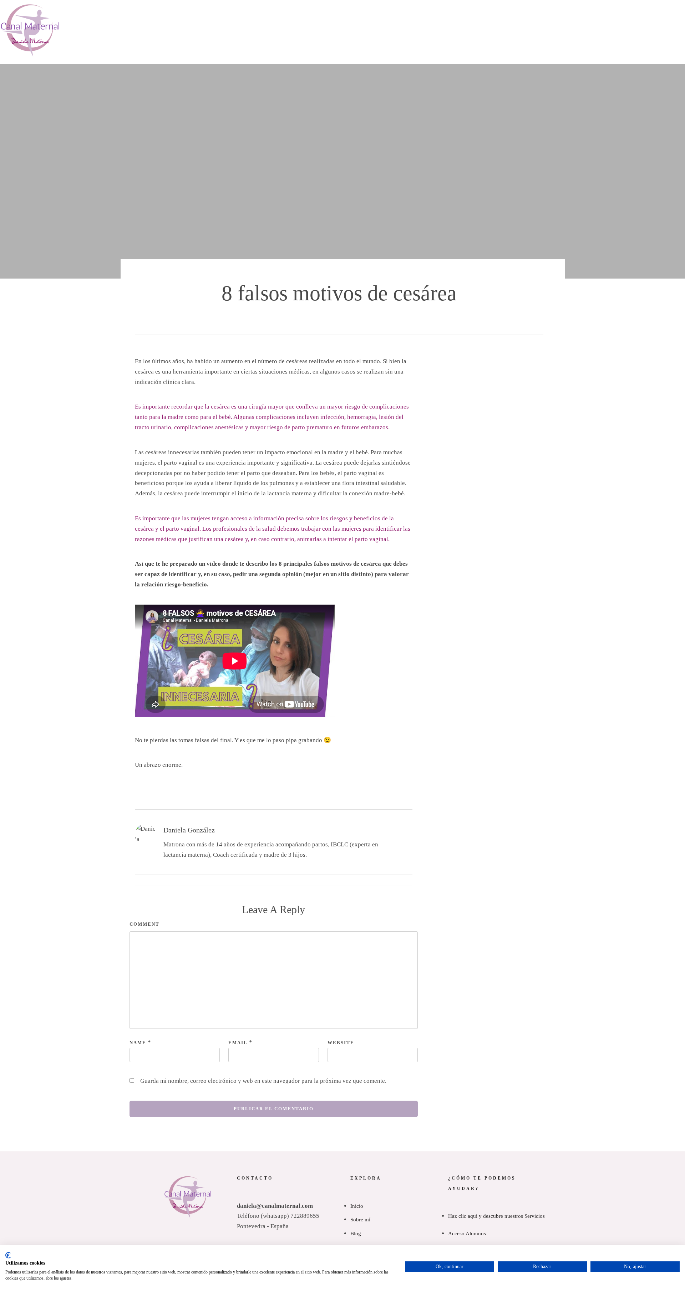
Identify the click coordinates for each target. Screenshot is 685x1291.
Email (238, 1042)
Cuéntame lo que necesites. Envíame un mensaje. (342, 8)
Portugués (505, 56)
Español (501, 42)
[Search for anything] (404, 107)
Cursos (453, 56)
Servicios (242, 69)
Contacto (514, 77)
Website (341, 1042)
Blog (523, 30)
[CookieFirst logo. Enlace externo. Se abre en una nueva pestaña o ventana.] (8, 1255)
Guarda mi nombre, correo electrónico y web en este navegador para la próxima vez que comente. (263, 1080)
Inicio (151, 69)
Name (138, 1042)
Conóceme (193, 69)
